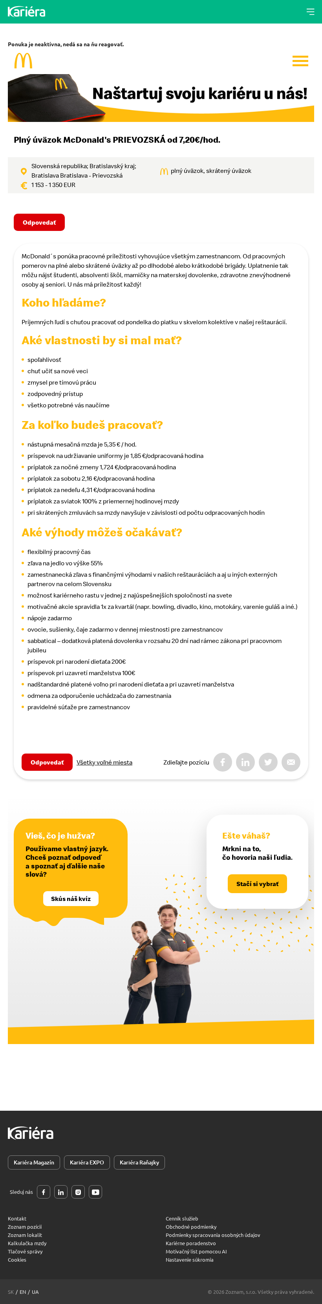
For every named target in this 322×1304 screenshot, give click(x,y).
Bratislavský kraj (112, 166)
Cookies (17, 1259)
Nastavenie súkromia (190, 1259)
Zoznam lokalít (25, 1234)
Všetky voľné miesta (104, 762)
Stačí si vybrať (257, 884)
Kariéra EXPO (87, 1162)
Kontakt (17, 1218)
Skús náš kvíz (71, 899)
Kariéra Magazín (34, 1162)
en (23, 1291)
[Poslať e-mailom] (291, 762)
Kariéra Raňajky (139, 1162)
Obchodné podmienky (191, 1226)
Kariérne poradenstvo (191, 1243)
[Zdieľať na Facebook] (222, 762)
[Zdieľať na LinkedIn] (245, 762)
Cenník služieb (182, 1218)
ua (35, 1291)
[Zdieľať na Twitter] (268, 762)
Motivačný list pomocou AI (196, 1251)
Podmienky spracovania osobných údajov (213, 1234)
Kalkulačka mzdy (27, 1243)
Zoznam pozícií (25, 1226)
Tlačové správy (25, 1251)
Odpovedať (39, 222)
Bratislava (45, 175)
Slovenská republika (59, 166)
